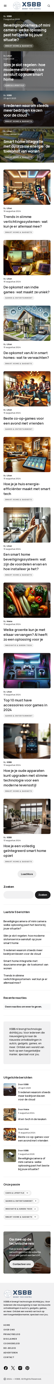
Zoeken (8, 887)
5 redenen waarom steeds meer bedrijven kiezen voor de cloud (23, 951)
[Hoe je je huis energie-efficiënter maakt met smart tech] (27, 454)
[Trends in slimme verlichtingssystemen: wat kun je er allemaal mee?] (27, 187)
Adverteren (10, 1353)
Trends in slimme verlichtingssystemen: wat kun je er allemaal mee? (25, 979)
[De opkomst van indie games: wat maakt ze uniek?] (27, 257)
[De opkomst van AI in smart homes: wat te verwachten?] (27, 323)
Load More (27, 874)
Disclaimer (10, 1339)
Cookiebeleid (11, 1343)
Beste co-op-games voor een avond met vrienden (33, 1138)
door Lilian (23, 1129)
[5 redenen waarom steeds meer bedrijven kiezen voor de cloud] (27, 109)
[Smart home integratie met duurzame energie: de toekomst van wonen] (27, 145)
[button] (5, 5)
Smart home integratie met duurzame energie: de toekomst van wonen (25, 964)
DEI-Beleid (9, 1348)
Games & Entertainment (19, 298)
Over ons (9, 1330)
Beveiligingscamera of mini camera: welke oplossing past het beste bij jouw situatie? (25, 925)
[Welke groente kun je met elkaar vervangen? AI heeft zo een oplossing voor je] (27, 600)
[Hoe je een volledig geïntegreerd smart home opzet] (27, 816)
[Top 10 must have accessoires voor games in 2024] (27, 670)
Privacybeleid (11, 1334)
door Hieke (23, 1109)
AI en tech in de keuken (32, 1119)
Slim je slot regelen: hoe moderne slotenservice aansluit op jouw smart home (24, 939)
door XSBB (23, 1084)
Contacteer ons (22, 1264)
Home (6, 1325)
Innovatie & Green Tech (18, 645)
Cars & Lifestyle (14, 85)
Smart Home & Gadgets (18, 46)
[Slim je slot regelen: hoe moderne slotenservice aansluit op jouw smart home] (27, 71)
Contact (8, 1357)
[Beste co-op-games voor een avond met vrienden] (27, 388)
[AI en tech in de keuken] (9, 1114)
